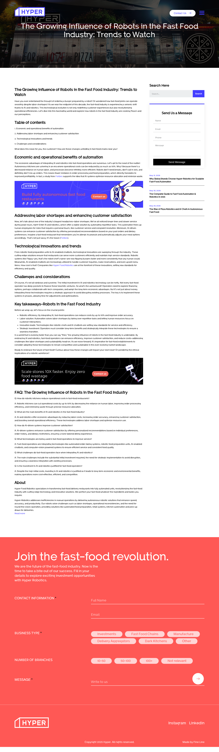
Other (186, 641)
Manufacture (184, 634)
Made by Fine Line (193, 741)
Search (198, 94)
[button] (183, 13)
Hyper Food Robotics (63, 265)
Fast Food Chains (144, 634)
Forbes (59, 176)
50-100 (126, 661)
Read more (20, 513)
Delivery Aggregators (113, 641)
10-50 (101, 661)
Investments (106, 634)
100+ (149, 661)
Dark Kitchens (156, 641)
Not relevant (177, 661)
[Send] (198, 678)
